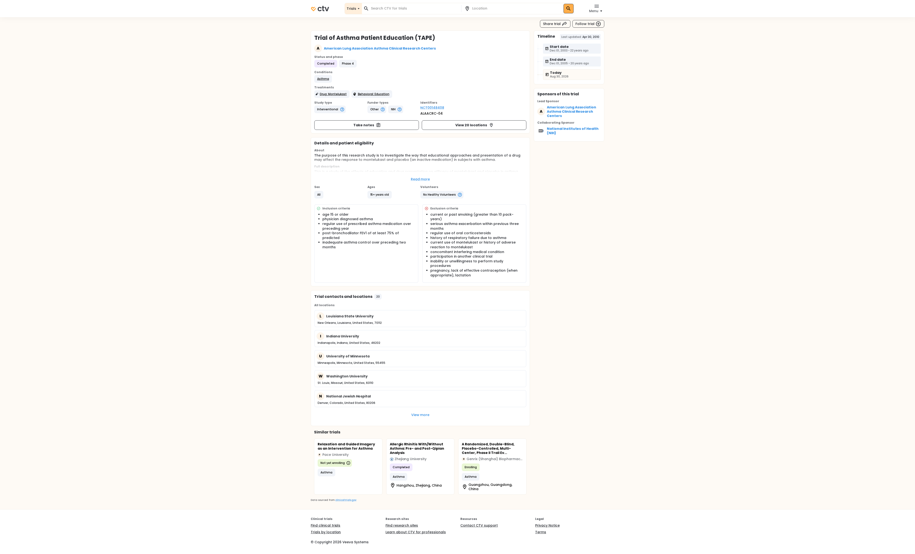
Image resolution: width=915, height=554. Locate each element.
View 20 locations (471, 125)
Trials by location (326, 532)
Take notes (363, 125)
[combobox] (414, 8)
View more (420, 414)
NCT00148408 (432, 108)
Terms (540, 532)
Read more (420, 179)
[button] (323, 79)
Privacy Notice (547, 525)
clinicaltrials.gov (345, 500)
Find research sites (402, 525)
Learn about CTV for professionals (416, 532)
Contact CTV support (479, 525)
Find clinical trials (325, 525)
